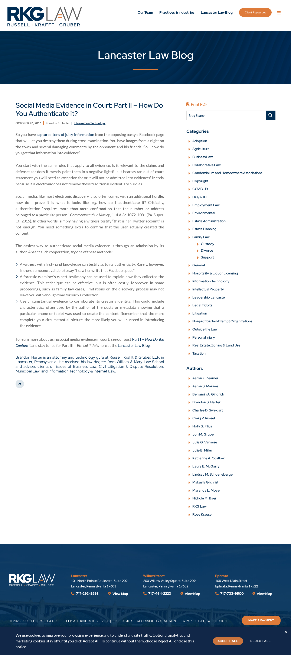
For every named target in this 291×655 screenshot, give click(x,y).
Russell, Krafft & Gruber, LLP (134, 357)
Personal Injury (203, 337)
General (198, 265)
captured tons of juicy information (65, 134)
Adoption (199, 141)
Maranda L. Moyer (206, 490)
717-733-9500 (232, 593)
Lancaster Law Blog (217, 12)
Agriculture (200, 149)
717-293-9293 (87, 593)
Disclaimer (123, 621)
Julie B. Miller (202, 450)
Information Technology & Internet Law (82, 371)
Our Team (145, 12)
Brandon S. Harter (206, 402)
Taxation (199, 353)
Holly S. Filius (202, 426)
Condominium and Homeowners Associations (227, 173)
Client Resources (255, 12)
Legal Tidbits (202, 305)
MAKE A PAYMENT (261, 620)
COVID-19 (200, 189)
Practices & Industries (176, 12)
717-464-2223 (159, 593)
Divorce (207, 250)
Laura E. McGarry (206, 466)
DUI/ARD (199, 197)
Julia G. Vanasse (204, 442)
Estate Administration (209, 221)
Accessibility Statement (157, 621)
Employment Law (206, 205)
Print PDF (198, 104)
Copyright (200, 181)
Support (207, 257)
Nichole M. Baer (204, 498)
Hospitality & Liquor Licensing (215, 273)
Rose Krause (202, 514)
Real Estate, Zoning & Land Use (216, 345)
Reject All (260, 641)
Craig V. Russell (203, 418)
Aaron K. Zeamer (205, 378)
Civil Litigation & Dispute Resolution (131, 366)
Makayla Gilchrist (205, 482)
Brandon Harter (29, 357)
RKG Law (199, 506)
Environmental (203, 213)
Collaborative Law (206, 165)
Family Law (201, 237)
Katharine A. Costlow (208, 458)
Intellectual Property (208, 289)
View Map (120, 594)
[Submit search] (270, 115)
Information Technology (210, 281)
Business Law (84, 366)
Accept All (228, 641)
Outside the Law (205, 329)
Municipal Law (27, 371)
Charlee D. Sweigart (207, 410)
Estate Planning (204, 229)
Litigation (199, 313)
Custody (207, 244)
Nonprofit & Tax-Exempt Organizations (222, 321)
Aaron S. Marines (205, 386)
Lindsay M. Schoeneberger (213, 474)
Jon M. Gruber (203, 434)
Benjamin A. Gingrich (208, 394)
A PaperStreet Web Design (205, 621)
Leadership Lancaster (209, 297)
